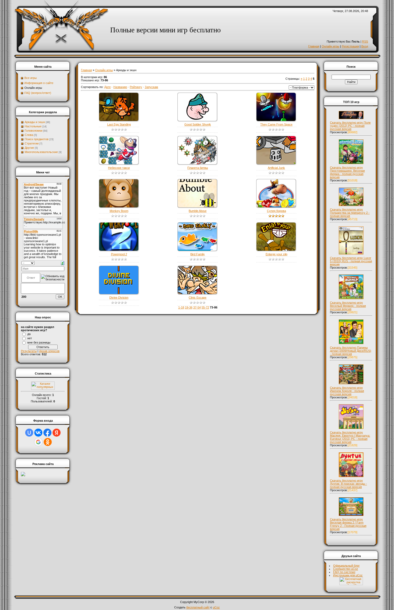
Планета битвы (197, 167)
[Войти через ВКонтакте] (38, 433)
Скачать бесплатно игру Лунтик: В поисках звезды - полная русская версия (348, 484)
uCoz (216, 607)
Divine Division (118, 297)
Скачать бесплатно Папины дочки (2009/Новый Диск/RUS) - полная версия (350, 351)
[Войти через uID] (29, 433)
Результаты (29, 351)
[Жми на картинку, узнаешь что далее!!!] (351, 119)
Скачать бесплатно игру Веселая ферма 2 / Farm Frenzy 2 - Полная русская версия (348, 524)
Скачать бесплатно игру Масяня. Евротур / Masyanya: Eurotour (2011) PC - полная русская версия (350, 437)
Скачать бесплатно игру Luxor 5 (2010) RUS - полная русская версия (351, 261)
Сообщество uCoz (345, 568)
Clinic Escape (197, 297)
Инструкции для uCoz (348, 575)
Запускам (151, 87)
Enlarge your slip (276, 254)
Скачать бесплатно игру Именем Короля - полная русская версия (347, 391)
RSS (365, 41)
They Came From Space (276, 124)
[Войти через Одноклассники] (48, 442)
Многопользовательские (41, 152)
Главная (313, 46)
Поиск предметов (37, 139)
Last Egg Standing (119, 124)
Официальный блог (346, 565)
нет (29, 338)
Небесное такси (119, 167)
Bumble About (197, 210)
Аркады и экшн (35, 122)
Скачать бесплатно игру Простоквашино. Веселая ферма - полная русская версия (347, 172)
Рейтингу (136, 87)
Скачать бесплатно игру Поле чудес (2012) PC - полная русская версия (350, 126)
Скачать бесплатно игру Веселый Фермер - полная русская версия (348, 306)
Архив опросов (49, 351)
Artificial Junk (276, 167)
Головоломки (33, 130)
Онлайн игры (330, 46)
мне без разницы (38, 342)
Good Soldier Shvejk (197, 124)
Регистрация (350, 46)
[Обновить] (62, 262)
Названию (120, 87)
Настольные (33, 126)
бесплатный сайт (198, 607)
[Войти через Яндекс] (57, 433)
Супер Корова (276, 210)
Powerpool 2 (119, 254)
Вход (364, 46)
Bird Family (197, 254)
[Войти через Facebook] (47, 433)
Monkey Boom (119, 210)
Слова (29, 134)
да (29, 334)
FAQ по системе (344, 572)
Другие (29, 147)
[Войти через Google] (38, 442)
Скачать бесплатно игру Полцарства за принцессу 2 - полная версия (350, 213)
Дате (107, 87)
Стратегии (32, 143)
